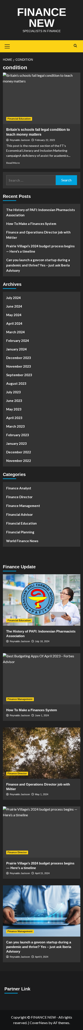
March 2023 (15, 426)
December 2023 (18, 358)
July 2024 (13, 298)
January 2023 (16, 443)
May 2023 (13, 409)
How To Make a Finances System (31, 224)
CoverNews (39, 1023)
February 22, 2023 (45, 140)
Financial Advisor (19, 514)
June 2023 (14, 401)
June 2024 (14, 306)
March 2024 (15, 332)
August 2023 (16, 383)
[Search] (75, 46)
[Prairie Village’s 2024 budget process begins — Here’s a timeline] (41, 832)
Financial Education (19, 118)
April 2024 (14, 323)
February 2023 (17, 435)
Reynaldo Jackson (20, 140)
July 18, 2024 (42, 641)
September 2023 (19, 375)
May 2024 (13, 315)
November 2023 (18, 366)
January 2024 (16, 349)
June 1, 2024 (42, 715)
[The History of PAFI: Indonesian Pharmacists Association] (41, 599)
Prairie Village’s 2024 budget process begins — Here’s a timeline (40, 248)
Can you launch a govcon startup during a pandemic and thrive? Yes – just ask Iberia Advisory (38, 265)
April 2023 (14, 418)
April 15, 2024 (42, 873)
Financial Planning (20, 532)
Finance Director (19, 497)
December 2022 (18, 452)
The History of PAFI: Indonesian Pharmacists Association (40, 212)
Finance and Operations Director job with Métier (38, 234)
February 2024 (17, 341)
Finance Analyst (18, 488)
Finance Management (23, 506)
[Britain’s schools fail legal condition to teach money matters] (41, 98)
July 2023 (13, 392)
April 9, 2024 (41, 956)
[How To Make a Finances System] (41, 678)
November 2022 (18, 461)
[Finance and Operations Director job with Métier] (41, 753)
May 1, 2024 (41, 794)
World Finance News (22, 541)
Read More (13, 162)
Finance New (41, 17)
